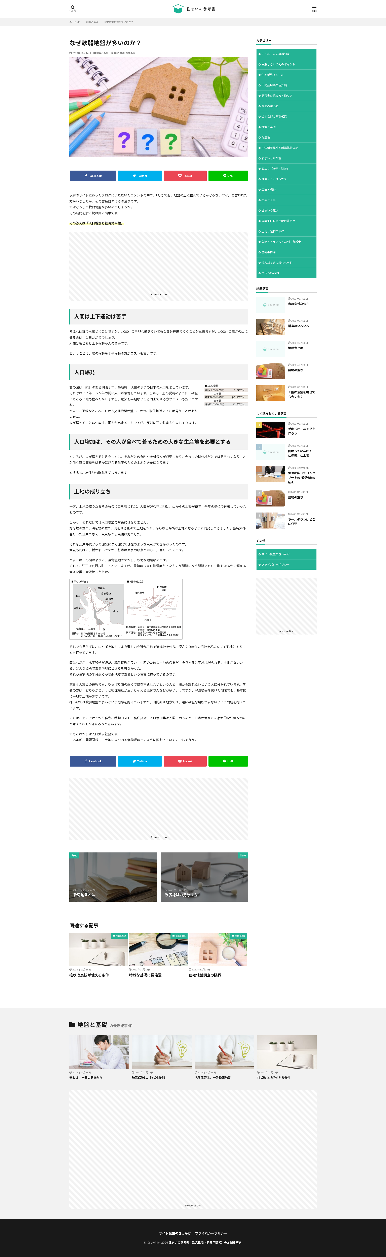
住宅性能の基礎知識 (274, 116)
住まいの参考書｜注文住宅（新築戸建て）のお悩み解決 (205, 1242)
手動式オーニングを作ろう (301, 431)
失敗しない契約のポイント (278, 64)
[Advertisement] (159, 262)
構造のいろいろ (298, 326)
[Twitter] (140, 175)
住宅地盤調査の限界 (205, 975)
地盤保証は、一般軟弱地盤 (213, 1077)
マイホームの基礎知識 (276, 54)
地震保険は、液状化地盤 (148, 1077)
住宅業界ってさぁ (273, 74)
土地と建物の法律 (273, 231)
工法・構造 (269, 189)
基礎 (122, 53)
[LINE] (228, 175)
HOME (76, 21)
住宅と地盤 (181, 936)
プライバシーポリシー (276, 564)
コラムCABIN (270, 273)
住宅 (116, 53)
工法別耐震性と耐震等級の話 (280, 147)
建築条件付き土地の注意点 (278, 221)
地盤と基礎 (92, 21)
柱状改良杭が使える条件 (89, 975)
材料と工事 (269, 200)
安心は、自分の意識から (86, 1077)
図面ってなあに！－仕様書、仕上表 (301, 453)
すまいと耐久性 (271, 158)
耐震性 (266, 137)
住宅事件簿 (269, 252)
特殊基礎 (130, 53)
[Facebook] (93, 175)
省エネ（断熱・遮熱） (276, 168)
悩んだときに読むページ (277, 262)
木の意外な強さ (298, 304)
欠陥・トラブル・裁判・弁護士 (281, 241)
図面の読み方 (270, 106)
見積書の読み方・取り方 (277, 95)
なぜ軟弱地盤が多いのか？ (118, 21)
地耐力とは (295, 348)
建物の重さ (295, 370)
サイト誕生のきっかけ (276, 554)
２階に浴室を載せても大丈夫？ (301, 394)
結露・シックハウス (274, 179)
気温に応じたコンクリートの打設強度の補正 (301, 477)
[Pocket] (185, 175)
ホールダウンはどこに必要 (301, 522)
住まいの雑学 (270, 210)
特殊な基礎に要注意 (145, 975)
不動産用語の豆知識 (274, 85)
